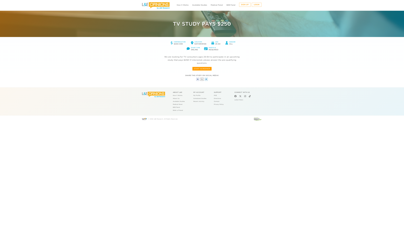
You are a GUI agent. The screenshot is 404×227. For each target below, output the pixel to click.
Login (256, 5)
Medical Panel (217, 5)
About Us (176, 98)
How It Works (183, 5)
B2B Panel (231, 5)
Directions (217, 98)
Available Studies (199, 5)
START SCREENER (202, 69)
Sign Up (245, 5)
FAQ (215, 95)
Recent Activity (198, 101)
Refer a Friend (178, 110)
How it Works (177, 95)
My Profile (197, 95)
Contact (217, 101)
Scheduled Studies (199, 98)
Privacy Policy (219, 104)
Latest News (238, 100)
